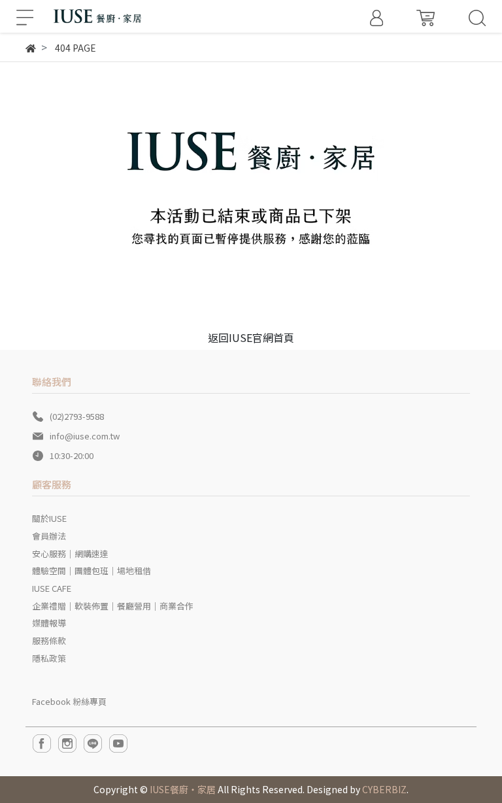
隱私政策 (49, 658)
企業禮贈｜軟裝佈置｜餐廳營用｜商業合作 (112, 606)
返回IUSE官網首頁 (251, 337)
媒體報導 (49, 623)
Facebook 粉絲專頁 (69, 701)
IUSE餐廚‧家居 (183, 789)
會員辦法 (49, 536)
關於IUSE (49, 518)
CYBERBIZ (384, 789)
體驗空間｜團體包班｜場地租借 (91, 570)
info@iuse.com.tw (85, 436)
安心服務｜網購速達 (70, 553)
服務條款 (49, 640)
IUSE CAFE (51, 588)
